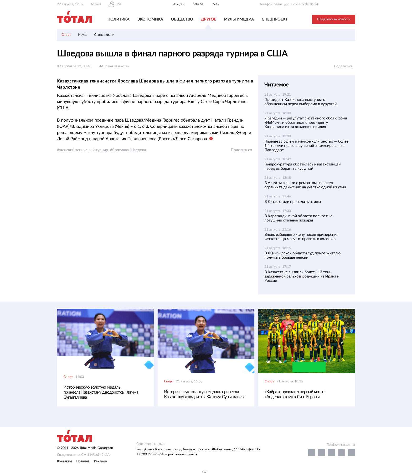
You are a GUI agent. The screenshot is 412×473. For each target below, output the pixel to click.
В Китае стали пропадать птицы (292, 202)
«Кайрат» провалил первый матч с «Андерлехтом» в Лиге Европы (295, 394)
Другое (208, 19)
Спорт (66, 34)
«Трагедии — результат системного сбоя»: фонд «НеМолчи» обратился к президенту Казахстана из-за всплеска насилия (305, 122)
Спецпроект (275, 19)
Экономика (150, 19)
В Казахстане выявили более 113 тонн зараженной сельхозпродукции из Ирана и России (301, 276)
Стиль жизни (104, 34)
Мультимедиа (239, 19)
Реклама (100, 461)
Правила (82, 461)
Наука (82, 34)
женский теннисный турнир (83, 150)
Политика (118, 19)
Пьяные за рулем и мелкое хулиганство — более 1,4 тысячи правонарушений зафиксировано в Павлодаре (306, 145)
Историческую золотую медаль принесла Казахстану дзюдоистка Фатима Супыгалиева (100, 392)
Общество (182, 19)
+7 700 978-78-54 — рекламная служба (166, 454)
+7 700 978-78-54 (304, 4)
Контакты (64, 461)
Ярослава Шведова (129, 150)
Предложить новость (333, 19)
